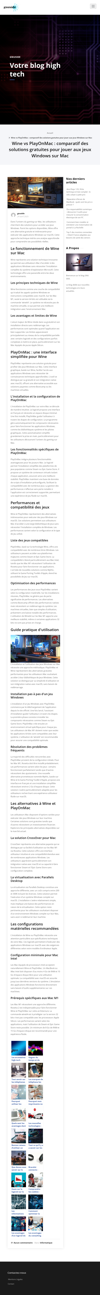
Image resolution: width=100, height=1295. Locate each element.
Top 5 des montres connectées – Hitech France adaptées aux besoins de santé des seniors (79, 235)
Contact (11, 1284)
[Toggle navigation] (93, 6)
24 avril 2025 (23, 216)
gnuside (21, 213)
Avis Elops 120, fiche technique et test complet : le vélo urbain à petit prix (78, 192)
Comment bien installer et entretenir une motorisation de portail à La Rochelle (79, 225)
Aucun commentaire (23, 1242)
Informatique (46, 1242)
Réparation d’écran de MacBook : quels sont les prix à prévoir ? (79, 202)
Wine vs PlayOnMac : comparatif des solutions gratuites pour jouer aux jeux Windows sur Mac (51, 137)
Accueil (50, 133)
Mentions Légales (15, 1279)
